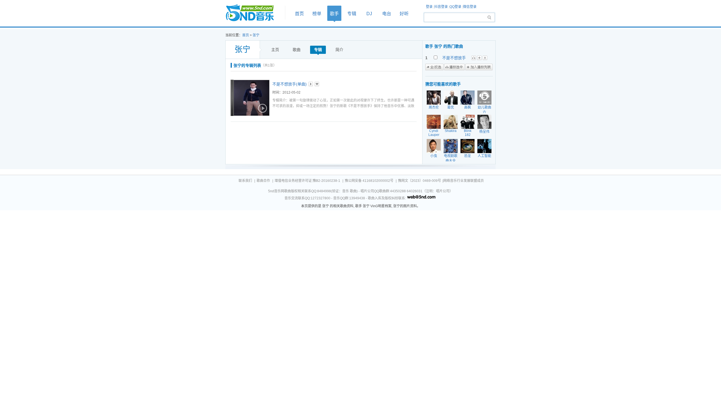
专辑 (351, 13)
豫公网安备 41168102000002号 (369, 181)
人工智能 (484, 156)
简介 (339, 49)
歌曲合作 (263, 181)
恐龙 (467, 156)
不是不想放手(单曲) (289, 84)
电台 (386, 13)
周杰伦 (434, 107)
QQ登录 (455, 7)
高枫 (467, 107)
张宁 (256, 35)
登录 (429, 7)
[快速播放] (262, 108)
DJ (369, 13)
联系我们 (245, 181)
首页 (253, 13)
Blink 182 (467, 133)
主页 (275, 49)
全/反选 (434, 67)
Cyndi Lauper (433, 133)
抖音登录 (441, 7)
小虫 (433, 156)
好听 (404, 13)
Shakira (451, 131)
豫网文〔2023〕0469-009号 (419, 181)
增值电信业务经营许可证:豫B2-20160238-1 (307, 181)
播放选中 (454, 67)
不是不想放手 (454, 58)
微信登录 (470, 7)
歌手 (334, 13)
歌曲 (297, 49)
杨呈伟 (484, 132)
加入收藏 (317, 84)
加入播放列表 (479, 67)
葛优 (450, 107)
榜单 (316, 13)
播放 (310, 84)
